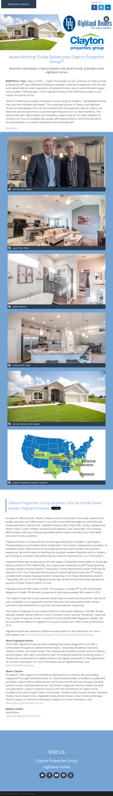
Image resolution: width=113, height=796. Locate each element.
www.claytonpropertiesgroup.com (44, 634)
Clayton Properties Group (56, 761)
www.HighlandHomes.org (20, 665)
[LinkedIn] (108, 7)
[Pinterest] (64, 775)
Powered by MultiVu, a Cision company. (18, 793)
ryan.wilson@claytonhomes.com (23, 716)
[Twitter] (42, 775)
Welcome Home (18, 4)
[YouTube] (56, 775)
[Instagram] (71, 775)
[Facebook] (49, 775)
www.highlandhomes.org (80, 634)
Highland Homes (56, 767)
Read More (12, 128)
